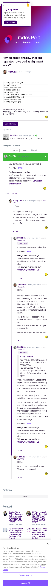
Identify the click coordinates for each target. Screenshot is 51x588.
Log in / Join (10, 22)
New (46, 39)
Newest (34, 150)
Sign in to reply (10, 124)
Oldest (15, 150)
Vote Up (5, 193)
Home (18, 42)
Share (25, 496)
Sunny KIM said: (26, 356)
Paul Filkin (14, 135)
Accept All (25, 583)
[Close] (48, 544)
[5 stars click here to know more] (46, 228)
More (37, 42)
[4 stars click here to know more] (46, 274)
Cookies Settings (25, 575)
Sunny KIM (13, 72)
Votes (25, 150)
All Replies (7, 145)
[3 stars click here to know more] (46, 337)
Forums (27, 42)
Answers (16, 145)
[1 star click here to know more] (45, 188)
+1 (46, 156)
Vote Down (9, 193)
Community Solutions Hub (28, 269)
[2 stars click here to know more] (46, 117)
